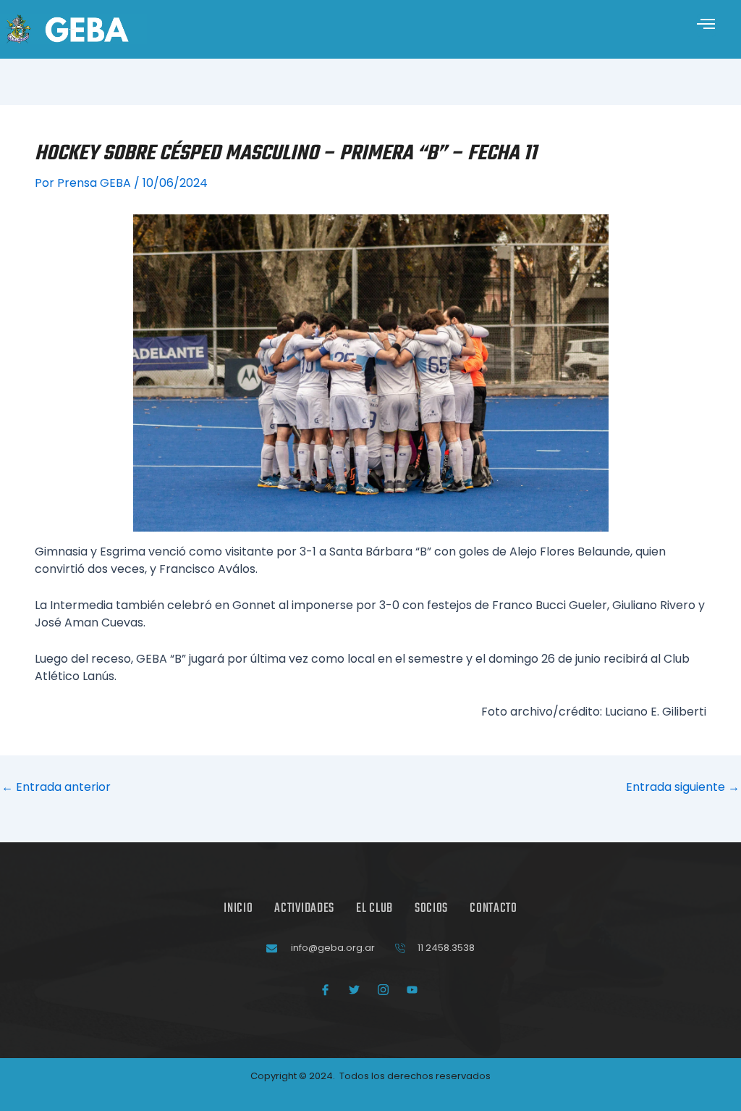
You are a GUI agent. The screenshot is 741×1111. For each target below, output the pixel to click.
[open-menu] (706, 25)
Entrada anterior (56, 787)
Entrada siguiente (683, 787)
